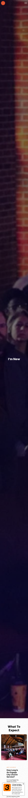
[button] (25, 3)
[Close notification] (23, 784)
